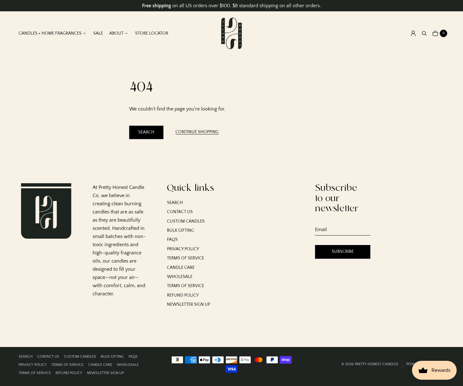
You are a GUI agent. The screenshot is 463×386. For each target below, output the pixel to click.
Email (321, 229)
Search (146, 132)
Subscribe (343, 251)
